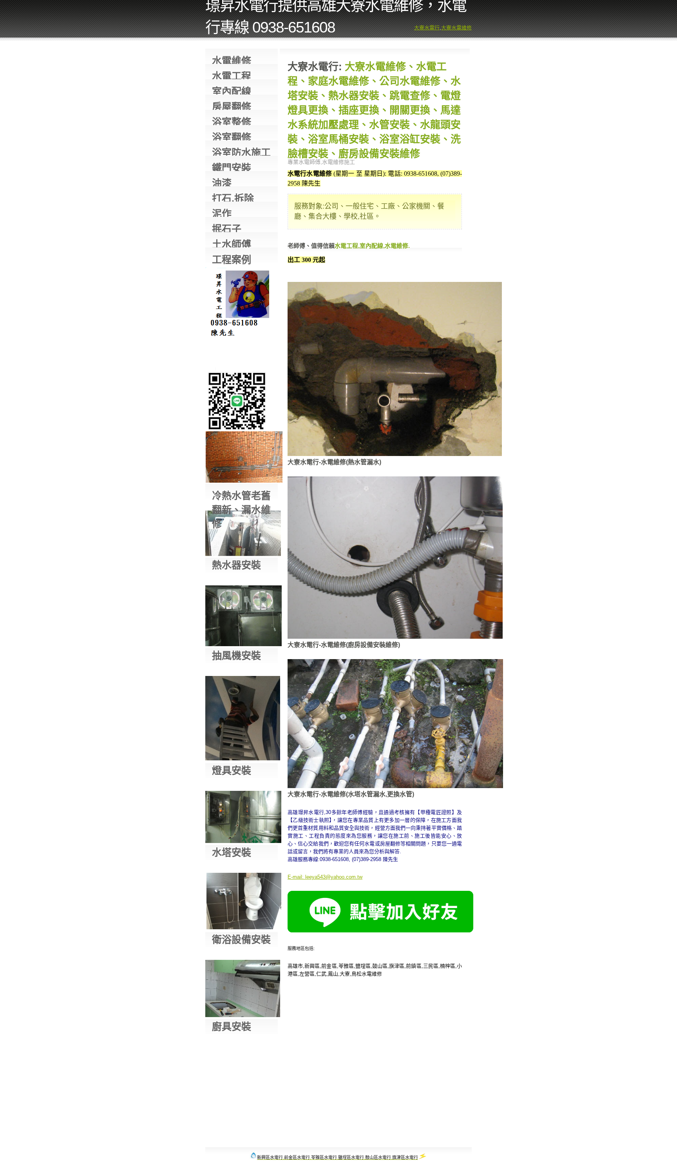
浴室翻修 (231, 136)
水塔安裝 (231, 852)
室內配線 (231, 90)
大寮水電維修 (456, 28)
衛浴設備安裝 (241, 939)
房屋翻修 (231, 105)
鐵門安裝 (231, 166)
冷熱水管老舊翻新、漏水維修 (241, 494)
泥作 (222, 212)
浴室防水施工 (241, 151)
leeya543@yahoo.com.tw (333, 877)
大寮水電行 (427, 28)
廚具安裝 (231, 1026)
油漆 (222, 182)
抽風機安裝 (236, 655)
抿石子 (226, 227)
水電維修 (231, 59)
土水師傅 (231, 243)
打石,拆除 (233, 197)
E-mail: (296, 877)
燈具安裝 (231, 770)
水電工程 (231, 75)
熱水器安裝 (236, 565)
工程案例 (231, 258)
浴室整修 (231, 120)
